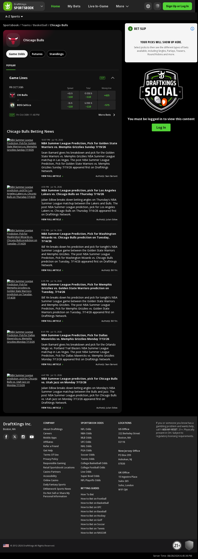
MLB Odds (86, 437)
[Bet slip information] (192, 29)
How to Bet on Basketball (95, 503)
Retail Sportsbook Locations (59, 467)
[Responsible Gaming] (157, 6)
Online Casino (50, 480)
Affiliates (48, 442)
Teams (26, 25)
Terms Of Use (51, 454)
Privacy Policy (50, 459)
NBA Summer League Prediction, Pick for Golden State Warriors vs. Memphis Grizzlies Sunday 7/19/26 (79, 145)
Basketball (40, 25)
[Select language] (148, 6)
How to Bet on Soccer (93, 524)
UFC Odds (86, 442)
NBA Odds (86, 433)
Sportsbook (11, 25)
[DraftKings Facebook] (6, 437)
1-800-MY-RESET (169, 429)
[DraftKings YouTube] (32, 437)
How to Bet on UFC (91, 507)
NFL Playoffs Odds (91, 480)
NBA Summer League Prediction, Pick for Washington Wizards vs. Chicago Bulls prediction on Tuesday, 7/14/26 (78, 237)
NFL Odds (86, 429)
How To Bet (87, 494)
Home (55, 6)
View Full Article (51, 176)
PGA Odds (86, 450)
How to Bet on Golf (91, 520)
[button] (161, 28)
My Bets (74, 6)
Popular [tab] (10, 65)
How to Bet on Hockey (93, 515)
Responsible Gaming (54, 463)
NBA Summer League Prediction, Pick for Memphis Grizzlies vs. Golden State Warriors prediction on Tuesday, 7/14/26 (76, 288)
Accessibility (50, 476)
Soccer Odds (88, 454)
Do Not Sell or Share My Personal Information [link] (56, 494)
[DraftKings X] (15, 437)
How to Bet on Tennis (93, 528)
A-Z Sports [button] (12, 16)
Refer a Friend (51, 446)
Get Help (48, 450)
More (120, 6)
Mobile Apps (50, 437)
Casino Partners (52, 471)
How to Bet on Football (93, 498)
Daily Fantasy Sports (54, 484)
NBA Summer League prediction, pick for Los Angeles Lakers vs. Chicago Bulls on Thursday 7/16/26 (78, 192)
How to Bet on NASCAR (93, 532)
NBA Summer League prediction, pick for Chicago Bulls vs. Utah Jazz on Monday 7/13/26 (79, 380)
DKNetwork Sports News (57, 488)
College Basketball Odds (94, 463)
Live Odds (86, 471)
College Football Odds (93, 467)
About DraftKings (53, 429)
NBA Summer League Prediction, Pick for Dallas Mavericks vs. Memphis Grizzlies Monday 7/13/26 (75, 337)
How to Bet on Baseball (93, 511)
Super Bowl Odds (90, 476)
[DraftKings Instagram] (23, 437)
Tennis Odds (88, 459)
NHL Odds (86, 446)
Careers (47, 433)
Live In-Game (98, 6)
